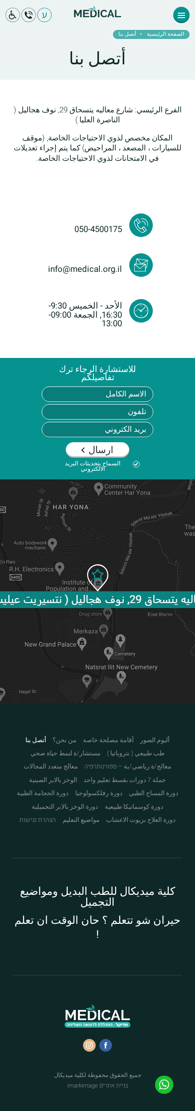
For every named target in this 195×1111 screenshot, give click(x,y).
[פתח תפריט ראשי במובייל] (181, 15)
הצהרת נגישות (38, 820)
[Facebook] (105, 1045)
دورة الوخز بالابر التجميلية (65, 807)
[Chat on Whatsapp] (164, 1085)
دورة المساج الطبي (153, 793)
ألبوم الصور (155, 740)
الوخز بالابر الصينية (53, 780)
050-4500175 (98, 229)
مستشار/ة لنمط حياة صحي (65, 753)
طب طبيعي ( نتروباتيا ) (136, 753)
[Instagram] (89, 1045)
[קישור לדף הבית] (97, 18)
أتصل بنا (35, 740)
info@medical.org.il (85, 269)
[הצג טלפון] (28, 15)
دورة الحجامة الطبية (42, 793)
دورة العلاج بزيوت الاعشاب (141, 820)
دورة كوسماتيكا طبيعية (134, 807)
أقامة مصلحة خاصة (108, 740)
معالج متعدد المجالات (51, 767)
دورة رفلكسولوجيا (98, 793)
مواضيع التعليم (81, 820)
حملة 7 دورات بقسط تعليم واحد (124, 780)
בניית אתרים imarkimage (97, 1085)
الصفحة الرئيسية (165, 34)
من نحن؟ (65, 740)
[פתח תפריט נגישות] (12, 15)
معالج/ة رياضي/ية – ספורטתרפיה (127, 767)
